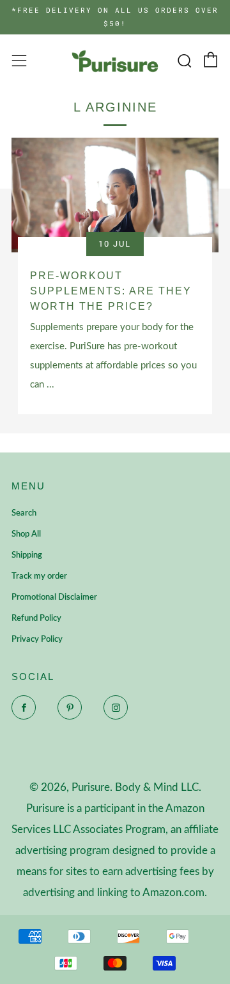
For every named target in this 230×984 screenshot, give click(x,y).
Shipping (27, 555)
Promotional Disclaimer (54, 597)
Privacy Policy (37, 639)
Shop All (26, 534)
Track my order (39, 576)
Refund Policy (36, 618)
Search (24, 513)
